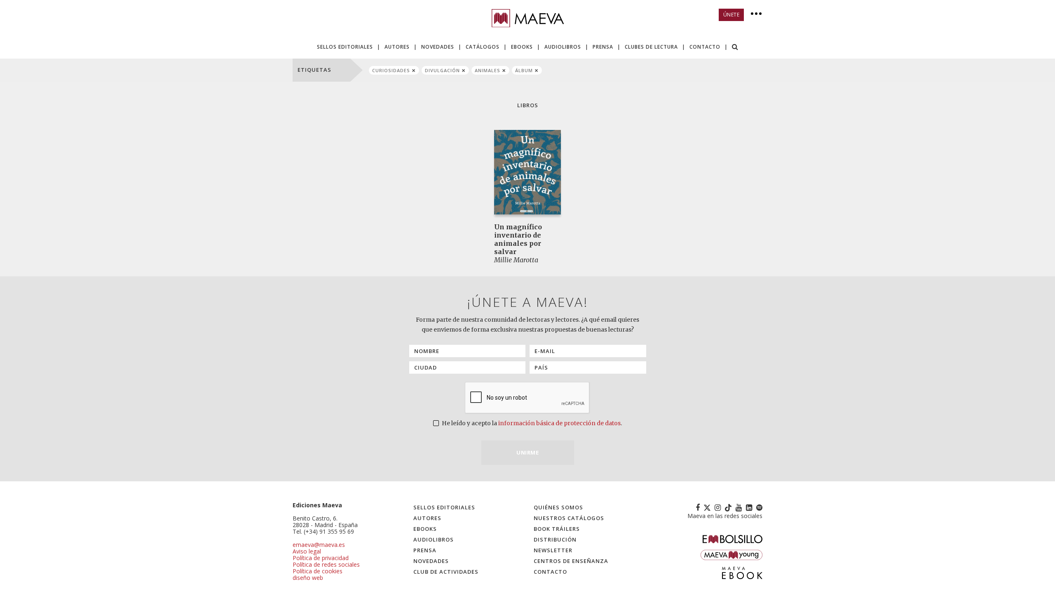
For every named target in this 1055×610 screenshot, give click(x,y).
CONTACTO (704, 46)
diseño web (308, 578)
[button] (735, 48)
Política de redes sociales (326, 564)
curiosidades (391, 70)
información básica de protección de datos (559, 423)
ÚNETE (731, 14)
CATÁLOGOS (482, 46)
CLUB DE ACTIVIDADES (445, 571)
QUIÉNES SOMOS (558, 507)
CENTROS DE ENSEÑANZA (571, 561)
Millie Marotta (516, 260)
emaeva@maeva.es (319, 545)
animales (487, 70)
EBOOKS (522, 46)
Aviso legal (307, 551)
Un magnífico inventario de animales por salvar (518, 239)
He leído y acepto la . (531, 423)
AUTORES (397, 46)
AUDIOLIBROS (562, 46)
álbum (524, 70)
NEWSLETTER (553, 550)
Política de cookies (317, 571)
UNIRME (527, 452)
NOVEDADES (437, 46)
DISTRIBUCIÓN (555, 539)
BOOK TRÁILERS (557, 528)
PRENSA (603, 46)
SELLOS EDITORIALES (345, 46)
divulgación (442, 70)
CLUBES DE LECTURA (651, 46)
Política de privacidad (321, 558)
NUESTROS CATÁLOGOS (569, 518)
